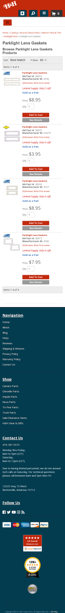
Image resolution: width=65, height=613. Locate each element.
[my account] (22, 13)
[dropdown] (44, 13)
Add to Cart (35, 115)
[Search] (32, 12)
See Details (36, 120)
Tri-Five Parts (10, 407)
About (5, 327)
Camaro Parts (10, 386)
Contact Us (8, 364)
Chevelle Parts (10, 391)
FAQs (5, 338)
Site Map (54, 612)
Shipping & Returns (13, 348)
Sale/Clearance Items (14, 417)
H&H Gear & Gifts (12, 423)
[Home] (10, 5)
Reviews (7, 343)
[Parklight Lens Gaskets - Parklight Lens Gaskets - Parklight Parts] (12, 82)
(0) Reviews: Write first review (36, 83)
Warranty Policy (11, 359)
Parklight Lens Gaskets (34, 72)
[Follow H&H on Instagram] (18, 512)
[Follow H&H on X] (8, 512)
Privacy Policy (10, 353)
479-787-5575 (11, 444)
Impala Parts (9, 396)
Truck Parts (9, 412)
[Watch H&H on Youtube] (14, 512)
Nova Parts (9, 402)
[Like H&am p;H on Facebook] (4, 512)
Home (6, 322)
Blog (5, 332)
